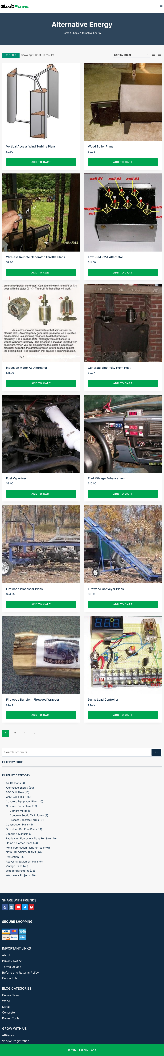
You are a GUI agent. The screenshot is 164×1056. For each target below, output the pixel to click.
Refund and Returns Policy (20, 972)
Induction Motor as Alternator (26, 367)
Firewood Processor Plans (24, 589)
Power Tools (10, 1018)
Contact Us (9, 978)
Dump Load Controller (103, 699)
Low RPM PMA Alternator (105, 257)
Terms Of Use (11, 966)
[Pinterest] (31, 907)
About (6, 955)
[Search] (156, 752)
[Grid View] (153, 55)
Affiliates (8, 1035)
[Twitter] (25, 907)
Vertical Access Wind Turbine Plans (31, 146)
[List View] (159, 55)
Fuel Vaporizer (16, 478)
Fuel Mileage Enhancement (107, 478)
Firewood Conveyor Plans (106, 589)
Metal (6, 1006)
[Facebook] (5, 907)
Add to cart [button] (41, 162)
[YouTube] (18, 907)
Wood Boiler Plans (100, 146)
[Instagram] (11, 907)
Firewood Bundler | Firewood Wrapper (32, 699)
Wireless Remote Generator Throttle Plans (35, 257)
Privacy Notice (12, 961)
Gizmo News (11, 995)
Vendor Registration (15, 1041)
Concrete (8, 1012)
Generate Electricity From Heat (109, 367)
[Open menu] (161, 6)
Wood (6, 1001)
